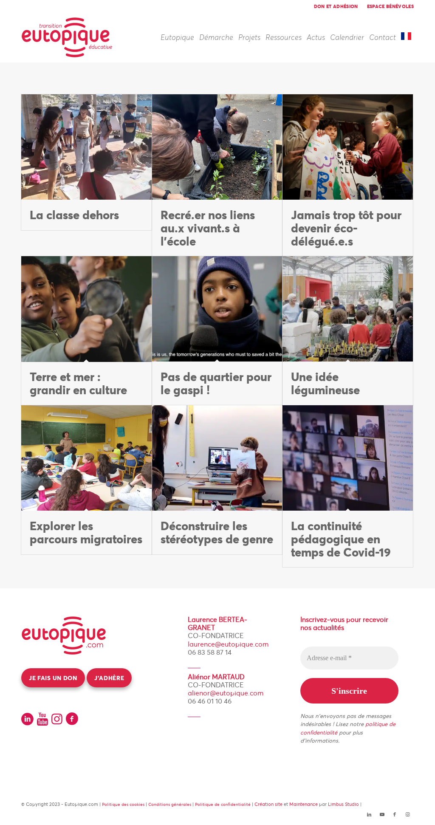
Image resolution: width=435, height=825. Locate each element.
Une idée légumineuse (325, 383)
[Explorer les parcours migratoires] (86, 458)
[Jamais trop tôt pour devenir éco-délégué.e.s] (347, 147)
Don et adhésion (336, 6)
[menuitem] (336, 6)
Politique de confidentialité (223, 804)
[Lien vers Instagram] (407, 814)
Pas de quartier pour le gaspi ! (216, 383)
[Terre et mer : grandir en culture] (86, 309)
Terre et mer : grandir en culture (78, 383)
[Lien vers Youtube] (382, 814)
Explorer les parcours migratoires (86, 532)
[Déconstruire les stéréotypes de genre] (217, 458)
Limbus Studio (343, 804)
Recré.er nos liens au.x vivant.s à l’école (208, 228)
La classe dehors (74, 215)
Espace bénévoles (390, 6)
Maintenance (303, 804)
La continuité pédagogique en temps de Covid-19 (341, 539)
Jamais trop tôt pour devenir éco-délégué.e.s (346, 228)
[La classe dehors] (86, 147)
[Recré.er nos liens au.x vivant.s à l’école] (217, 147)
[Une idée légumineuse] (347, 309)
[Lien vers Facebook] (394, 814)
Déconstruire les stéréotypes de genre (217, 532)
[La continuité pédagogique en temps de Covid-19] (347, 458)
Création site (268, 804)
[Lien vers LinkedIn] (369, 814)
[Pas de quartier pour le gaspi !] (217, 309)
